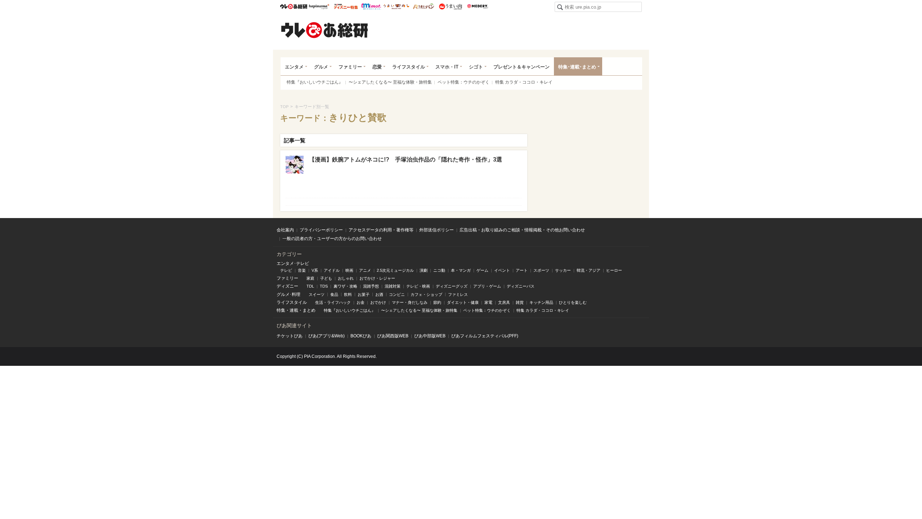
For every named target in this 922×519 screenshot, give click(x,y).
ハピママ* (319, 6)
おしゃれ (346, 278)
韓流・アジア (588, 270)
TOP (284, 107)
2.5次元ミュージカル (395, 270)
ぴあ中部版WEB (430, 335)
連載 (294, 310)
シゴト (476, 67)
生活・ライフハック (333, 302)
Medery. (477, 6)
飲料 (348, 294)
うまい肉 (450, 6)
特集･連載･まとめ (577, 67)
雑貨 (520, 302)
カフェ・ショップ (426, 294)
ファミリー (350, 67)
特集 (281, 310)
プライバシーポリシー (321, 229)
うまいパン (423, 6)
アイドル (332, 270)
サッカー (563, 270)
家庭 (310, 278)
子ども (326, 278)
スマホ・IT (446, 67)
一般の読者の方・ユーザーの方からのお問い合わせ (332, 238)
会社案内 (285, 229)
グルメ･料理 (288, 294)
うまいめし (396, 6)
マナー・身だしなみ (410, 302)
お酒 (379, 294)
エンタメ (294, 67)
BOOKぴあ (360, 335)
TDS (324, 286)
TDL (310, 286)
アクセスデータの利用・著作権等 (381, 229)
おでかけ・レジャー (377, 278)
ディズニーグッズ (451, 286)
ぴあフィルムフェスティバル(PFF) (484, 335)
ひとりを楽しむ (573, 302)
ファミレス (458, 294)
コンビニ (397, 294)
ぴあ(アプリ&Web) (326, 335)
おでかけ (378, 302)
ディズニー (287, 286)
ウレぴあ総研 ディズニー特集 (345, 6)
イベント (502, 270)
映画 (349, 270)
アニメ (365, 270)
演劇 (424, 270)
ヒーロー (614, 270)
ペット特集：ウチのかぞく (463, 82)
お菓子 (364, 294)
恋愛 (377, 67)
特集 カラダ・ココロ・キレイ (523, 82)
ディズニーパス (520, 286)
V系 (315, 270)
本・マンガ (461, 270)
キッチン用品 (541, 302)
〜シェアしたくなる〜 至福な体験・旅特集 (390, 82)
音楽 (302, 270)
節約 (437, 302)
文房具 (504, 302)
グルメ (321, 67)
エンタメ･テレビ (293, 263)
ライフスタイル (408, 67)
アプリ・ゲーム (487, 286)
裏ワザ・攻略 (345, 286)
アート (522, 270)
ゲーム (482, 270)
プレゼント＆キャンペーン (521, 67)
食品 (334, 294)
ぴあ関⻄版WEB (392, 335)
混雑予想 (371, 286)
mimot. (371, 6)
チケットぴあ (290, 335)
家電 (488, 302)
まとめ (309, 310)
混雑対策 (392, 286)
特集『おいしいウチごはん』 (315, 82)
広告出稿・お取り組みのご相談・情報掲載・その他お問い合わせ (522, 229)
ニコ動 (439, 270)
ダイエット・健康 (463, 302)
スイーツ (317, 294)
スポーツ (541, 270)
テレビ (286, 270)
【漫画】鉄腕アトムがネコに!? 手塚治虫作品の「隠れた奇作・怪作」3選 (405, 159)
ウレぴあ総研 (293, 6)
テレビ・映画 (418, 286)
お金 (360, 302)
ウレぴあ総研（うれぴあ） (324, 30)
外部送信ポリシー (436, 229)
